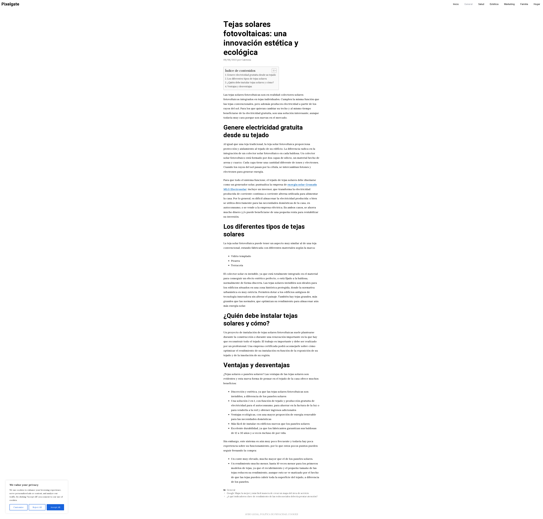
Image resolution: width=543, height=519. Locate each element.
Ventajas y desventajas (239, 86)
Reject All (37, 507)
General (468, 4)
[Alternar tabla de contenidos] (273, 70)
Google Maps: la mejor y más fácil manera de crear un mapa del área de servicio (268, 493)
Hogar (537, 4)
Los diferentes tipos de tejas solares (247, 78)
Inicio (456, 4)
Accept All (55, 507)
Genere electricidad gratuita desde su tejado (251, 74)
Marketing (509, 4)
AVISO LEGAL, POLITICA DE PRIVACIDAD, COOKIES (271, 514)
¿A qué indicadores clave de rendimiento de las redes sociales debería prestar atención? (272, 496)
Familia (524, 4)
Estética (494, 4)
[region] (37, 496)
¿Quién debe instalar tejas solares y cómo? (250, 82)
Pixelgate (10, 4)
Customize (18, 507)
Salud (481, 4)
